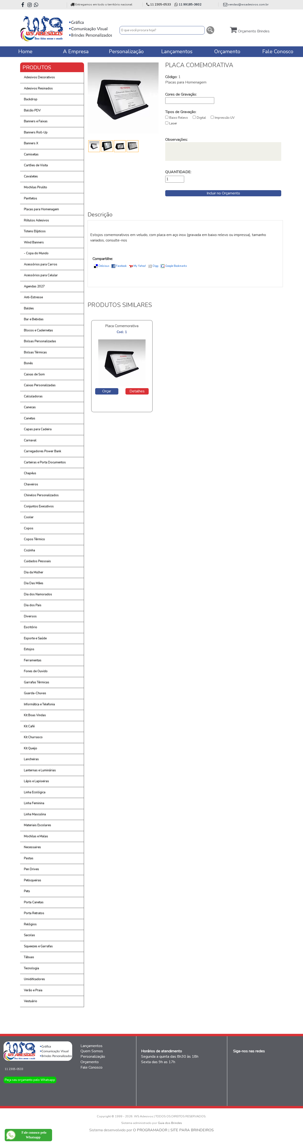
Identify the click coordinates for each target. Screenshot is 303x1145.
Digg (155, 266)
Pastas (28, 858)
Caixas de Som (34, 374)
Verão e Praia (33, 990)
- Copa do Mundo (36, 253)
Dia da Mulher (33, 572)
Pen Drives (31, 869)
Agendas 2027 (34, 286)
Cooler (29, 517)
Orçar (106, 391)
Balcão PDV (32, 110)
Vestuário (30, 1001)
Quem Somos (91, 1051)
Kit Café (29, 726)
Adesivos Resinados (38, 88)
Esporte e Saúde (35, 638)
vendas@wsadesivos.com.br (248, 4)
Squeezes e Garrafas (38, 946)
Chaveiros (31, 484)
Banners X (31, 143)
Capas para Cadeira (38, 429)
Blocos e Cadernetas (38, 330)
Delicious (103, 266)
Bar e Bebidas (34, 319)
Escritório (30, 627)
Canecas (30, 407)
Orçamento (89, 1062)
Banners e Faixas (36, 121)
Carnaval (30, 440)
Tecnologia (31, 968)
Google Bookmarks (176, 266)
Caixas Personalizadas (40, 385)
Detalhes (137, 391)
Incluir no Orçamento (223, 193)
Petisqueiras (32, 880)
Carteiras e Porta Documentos (45, 462)
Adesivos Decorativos (39, 77)
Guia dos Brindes (170, 1123)
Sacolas (29, 935)
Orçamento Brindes (253, 31)
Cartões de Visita (36, 165)
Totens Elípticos (35, 231)
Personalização (92, 1056)
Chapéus (30, 473)
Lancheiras (31, 759)
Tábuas (29, 957)
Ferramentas (32, 660)
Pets (27, 891)
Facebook (121, 266)
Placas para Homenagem (41, 209)
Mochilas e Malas (36, 836)
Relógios (30, 924)
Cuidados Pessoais (37, 561)
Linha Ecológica (34, 792)
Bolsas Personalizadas (40, 341)
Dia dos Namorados (38, 594)
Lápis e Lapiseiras (36, 781)
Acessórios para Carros (40, 264)
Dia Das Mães (33, 583)
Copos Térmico (34, 539)
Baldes (29, 308)
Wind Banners (34, 242)
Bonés (28, 363)
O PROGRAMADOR (150, 1130)
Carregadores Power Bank (42, 451)
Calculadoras (33, 396)
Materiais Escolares (37, 825)
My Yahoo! (140, 266)
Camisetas (31, 154)
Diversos (30, 616)
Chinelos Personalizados (41, 495)
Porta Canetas (34, 902)
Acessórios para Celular (41, 275)
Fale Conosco (91, 1067)
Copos (28, 528)
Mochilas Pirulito (35, 187)
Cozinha (29, 550)
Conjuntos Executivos (39, 506)
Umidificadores (34, 979)
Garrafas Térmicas (36, 682)
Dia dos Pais (32, 605)
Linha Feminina (34, 803)
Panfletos (30, 198)
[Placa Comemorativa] (123, 97)
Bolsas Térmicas (35, 352)
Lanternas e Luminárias (40, 770)
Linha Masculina (35, 814)
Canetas (29, 418)
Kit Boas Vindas (35, 715)
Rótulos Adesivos (36, 220)
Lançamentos (91, 1045)
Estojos (29, 649)
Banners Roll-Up (36, 132)
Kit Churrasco (33, 737)
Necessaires (32, 847)
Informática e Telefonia (39, 704)
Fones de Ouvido (36, 671)
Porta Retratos (34, 913)
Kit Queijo (30, 748)
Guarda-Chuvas (35, 693)
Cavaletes (31, 176)
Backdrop (30, 99)
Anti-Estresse (33, 297)
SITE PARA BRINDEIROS (192, 1130)
